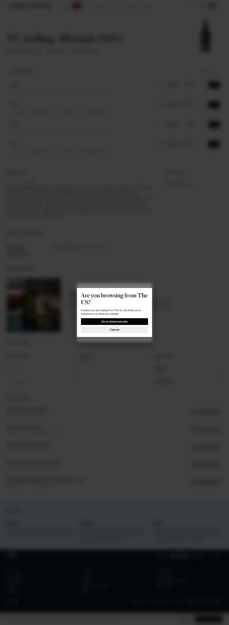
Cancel (114, 329)
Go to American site (114, 321)
